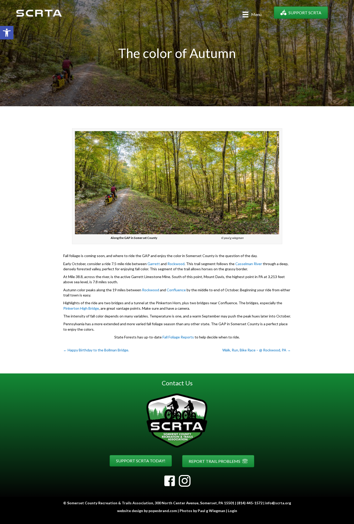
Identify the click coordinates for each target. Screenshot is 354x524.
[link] (6, 32)
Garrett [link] (153, 263)
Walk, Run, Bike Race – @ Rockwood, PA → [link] (256, 350)
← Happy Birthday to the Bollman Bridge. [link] (96, 350)
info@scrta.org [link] (278, 503)
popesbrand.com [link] (162, 510)
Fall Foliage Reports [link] (178, 337)
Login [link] (232, 510)
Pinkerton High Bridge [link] (81, 308)
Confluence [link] (176, 290)
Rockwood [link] (176, 263)
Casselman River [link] (248, 263)
